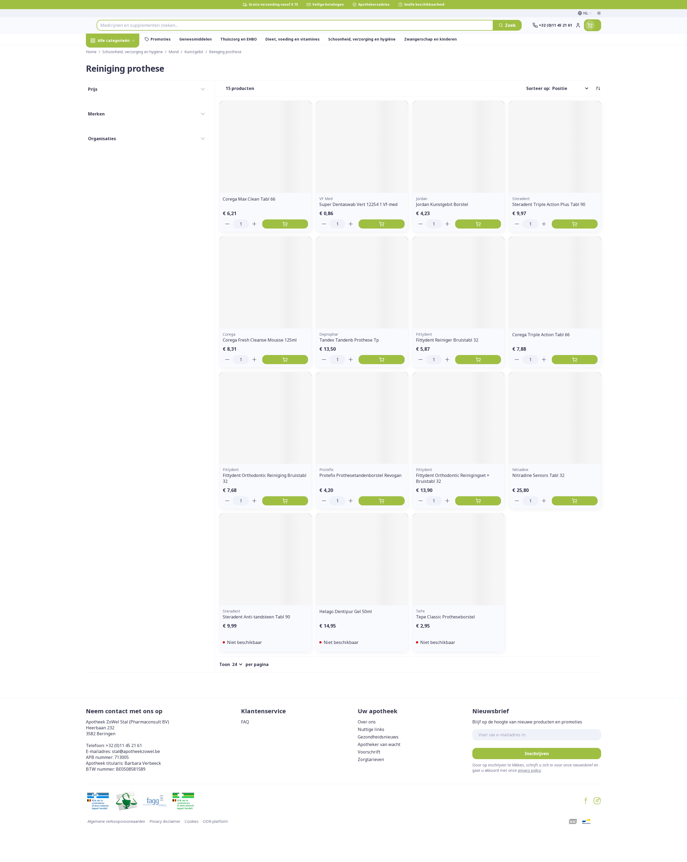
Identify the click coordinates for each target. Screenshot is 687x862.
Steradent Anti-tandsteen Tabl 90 (256, 617)
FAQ (245, 722)
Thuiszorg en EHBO (120, 160)
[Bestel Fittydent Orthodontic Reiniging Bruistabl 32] (285, 500)
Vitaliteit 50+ (120, 130)
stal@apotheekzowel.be (136, 751)
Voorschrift (369, 752)
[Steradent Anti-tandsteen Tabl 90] (265, 559)
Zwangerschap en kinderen (120, 113)
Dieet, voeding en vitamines (120, 94)
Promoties (101, 53)
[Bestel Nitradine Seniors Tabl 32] (575, 500)
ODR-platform (215, 821)
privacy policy (529, 770)
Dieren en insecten (120, 174)
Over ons (367, 722)
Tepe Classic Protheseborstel (445, 617)
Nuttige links (371, 729)
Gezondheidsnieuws (378, 737)
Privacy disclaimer (164, 821)
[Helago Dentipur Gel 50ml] (362, 559)
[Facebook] (586, 801)
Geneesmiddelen (120, 189)
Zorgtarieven (371, 759)
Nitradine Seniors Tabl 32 (538, 475)
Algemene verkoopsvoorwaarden (116, 821)
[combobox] (295, 25)
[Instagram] (597, 801)
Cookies (192, 821)
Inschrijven (537, 753)
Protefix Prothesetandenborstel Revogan (360, 475)
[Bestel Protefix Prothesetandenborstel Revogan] (381, 500)
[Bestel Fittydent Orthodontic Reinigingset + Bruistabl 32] (478, 500)
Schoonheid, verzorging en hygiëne (120, 72)
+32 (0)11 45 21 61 (124, 745)
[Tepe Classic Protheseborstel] (459, 559)
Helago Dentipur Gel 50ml (345, 611)
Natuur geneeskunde (120, 145)
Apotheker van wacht (379, 744)
